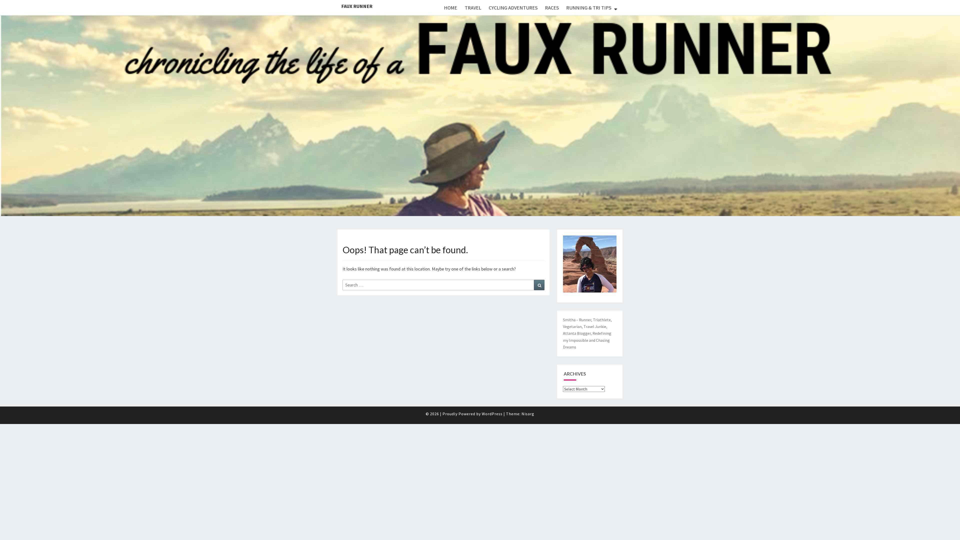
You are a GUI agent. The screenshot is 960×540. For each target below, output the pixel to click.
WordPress (492, 413)
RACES (552, 7)
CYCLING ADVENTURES (513, 7)
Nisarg (528, 413)
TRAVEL (473, 7)
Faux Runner (356, 6)
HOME (450, 7)
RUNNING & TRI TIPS (588, 7)
